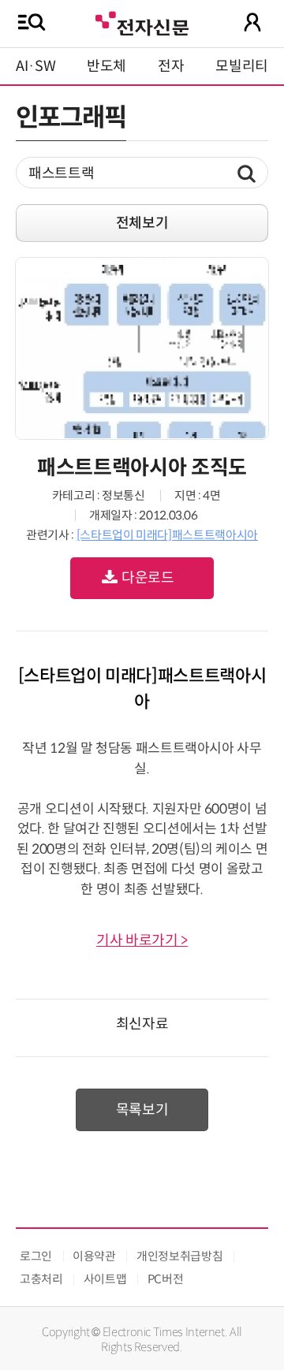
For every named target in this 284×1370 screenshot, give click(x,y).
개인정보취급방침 (179, 1256)
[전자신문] (142, 21)
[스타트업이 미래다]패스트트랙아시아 (167, 534)
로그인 (36, 1256)
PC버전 (166, 1278)
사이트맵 (105, 1278)
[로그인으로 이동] (252, 22)
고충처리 (41, 1278)
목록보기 (142, 1110)
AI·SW (35, 66)
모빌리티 (241, 66)
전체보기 (142, 223)
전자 (171, 66)
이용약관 (94, 1256)
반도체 (106, 66)
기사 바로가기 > (142, 940)
